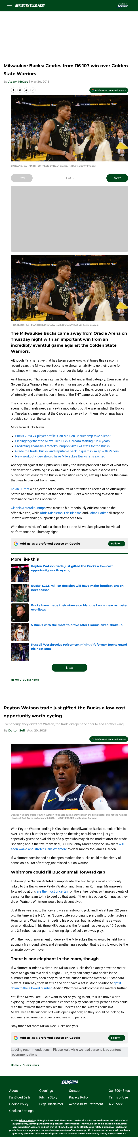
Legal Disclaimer (51, 1104)
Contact (74, 1091)
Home (15, 679)
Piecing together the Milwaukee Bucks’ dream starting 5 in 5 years (62, 441)
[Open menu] (9, 5)
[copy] (32, 90)
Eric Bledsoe (73, 513)
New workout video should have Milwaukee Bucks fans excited (60, 456)
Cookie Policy (18, 1104)
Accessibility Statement (86, 1104)
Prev (21, 178)
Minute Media (27, 1120)
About (13, 1091)
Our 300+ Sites (119, 1091)
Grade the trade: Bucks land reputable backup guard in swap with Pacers (67, 451)
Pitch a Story (48, 1097)
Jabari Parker (98, 513)
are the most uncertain (53, 891)
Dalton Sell (16, 730)
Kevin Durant (20, 489)
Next (117, 178)
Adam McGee (18, 81)
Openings (46, 1091)
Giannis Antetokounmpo (28, 508)
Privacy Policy (79, 1097)
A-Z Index (116, 1104)
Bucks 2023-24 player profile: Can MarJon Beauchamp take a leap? (63, 436)
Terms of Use (118, 1097)
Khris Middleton (51, 513)
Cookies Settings (21, 1111)
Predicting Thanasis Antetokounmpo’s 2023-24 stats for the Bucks (62, 446)
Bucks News (31, 679)
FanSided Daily (20, 1097)
